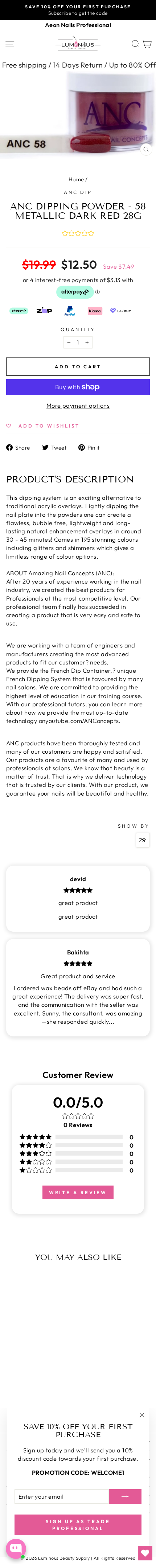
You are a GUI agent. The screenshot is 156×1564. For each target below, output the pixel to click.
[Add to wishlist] (13, 1280)
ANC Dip (78, 192)
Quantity (78, 329)
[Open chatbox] (16, 1549)
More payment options (78, 405)
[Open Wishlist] (145, 1553)
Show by (134, 826)
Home (76, 179)
